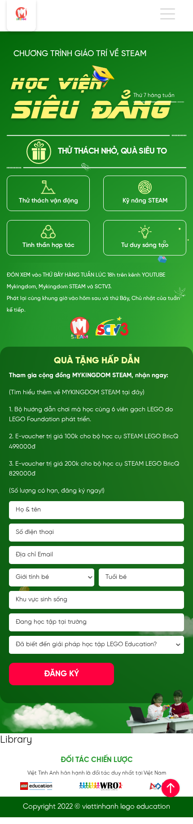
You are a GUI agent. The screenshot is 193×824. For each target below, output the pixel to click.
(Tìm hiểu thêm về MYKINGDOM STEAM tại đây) (77, 392)
